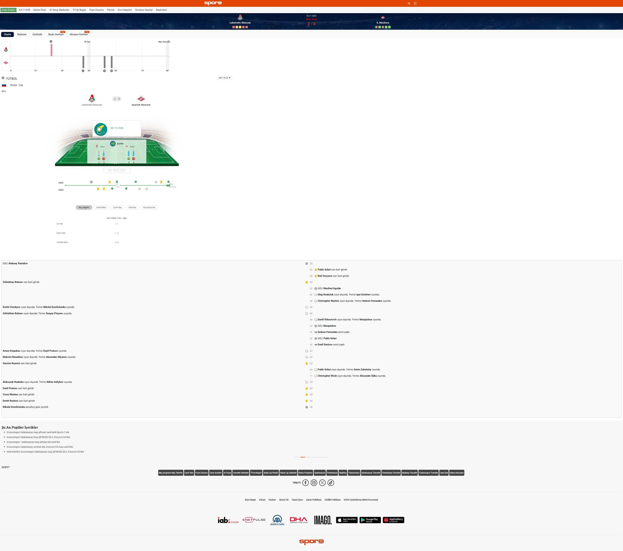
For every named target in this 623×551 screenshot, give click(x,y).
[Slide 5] (326, 457)
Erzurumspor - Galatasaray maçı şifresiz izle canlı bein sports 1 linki (40, 447)
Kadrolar (21, 34)
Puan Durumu (96, 9)
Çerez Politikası (313, 499)
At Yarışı (227, 473)
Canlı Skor (189, 473)
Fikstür (111, 9)
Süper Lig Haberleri (288, 473)
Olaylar (7, 34)
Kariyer (272, 499)
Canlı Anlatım (216, 473)
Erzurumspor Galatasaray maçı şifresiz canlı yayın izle (34, 437)
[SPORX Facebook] (305, 482)
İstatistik (37, 34)
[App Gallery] (393, 519)
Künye (262, 499)
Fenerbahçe (332, 473)
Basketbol (161, 9)
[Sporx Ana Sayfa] (213, 3)
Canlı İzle (444, 473)
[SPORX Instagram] (314, 482)
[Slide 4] (320, 457)
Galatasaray (319, 473)
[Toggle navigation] (415, 3)
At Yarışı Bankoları (59, 9)
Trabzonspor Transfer (428, 473)
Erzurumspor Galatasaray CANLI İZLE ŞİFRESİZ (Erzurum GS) (38, 451)
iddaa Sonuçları (457, 473)
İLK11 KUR (24, 9)
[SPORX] (311, 542)
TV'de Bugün (79, 9)
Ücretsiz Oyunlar (144, 9)
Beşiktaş (343, 473)
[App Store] (347, 519)
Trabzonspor (354, 473)
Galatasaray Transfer (371, 473)
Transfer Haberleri (241, 473)
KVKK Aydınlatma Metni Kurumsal (361, 499)
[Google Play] (370, 519)
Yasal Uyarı (297, 499)
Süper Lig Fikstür (271, 473)
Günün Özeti (39, 9)
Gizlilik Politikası (333, 499)
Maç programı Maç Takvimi (171, 473)
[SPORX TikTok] (330, 482)
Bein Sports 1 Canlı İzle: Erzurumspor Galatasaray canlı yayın (37, 432)
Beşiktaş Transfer (409, 473)
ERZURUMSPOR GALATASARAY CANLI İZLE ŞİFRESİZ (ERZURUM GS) (41, 442)
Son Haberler (125, 9)
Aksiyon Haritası (79, 34)
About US (283, 499)
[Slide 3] (314, 457)
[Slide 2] (308, 457)
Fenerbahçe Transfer (391, 473)
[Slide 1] (302, 457)
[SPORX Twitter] (322, 482)
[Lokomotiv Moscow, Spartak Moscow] (6, 56)
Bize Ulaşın (250, 499)
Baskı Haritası (56, 34)
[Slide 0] (296, 457)
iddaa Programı (305, 473)
